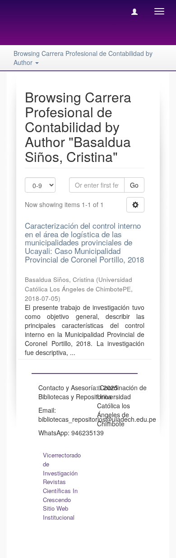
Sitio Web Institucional (58, 512)
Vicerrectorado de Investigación (62, 464)
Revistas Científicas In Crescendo (60, 490)
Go (134, 184)
